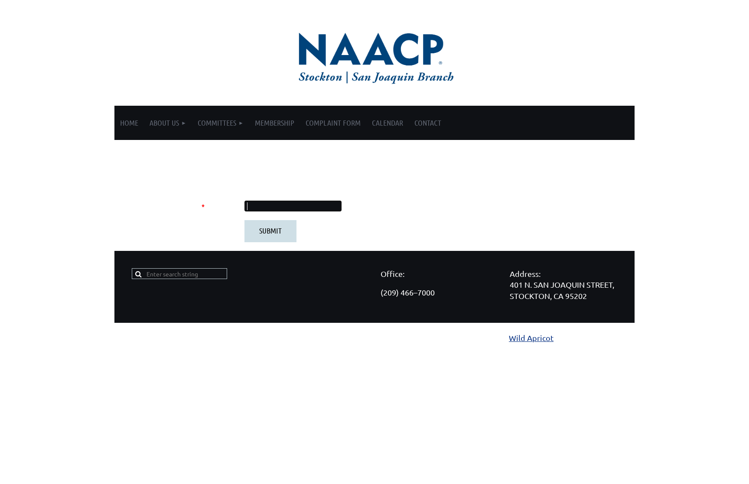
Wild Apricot (531, 337)
